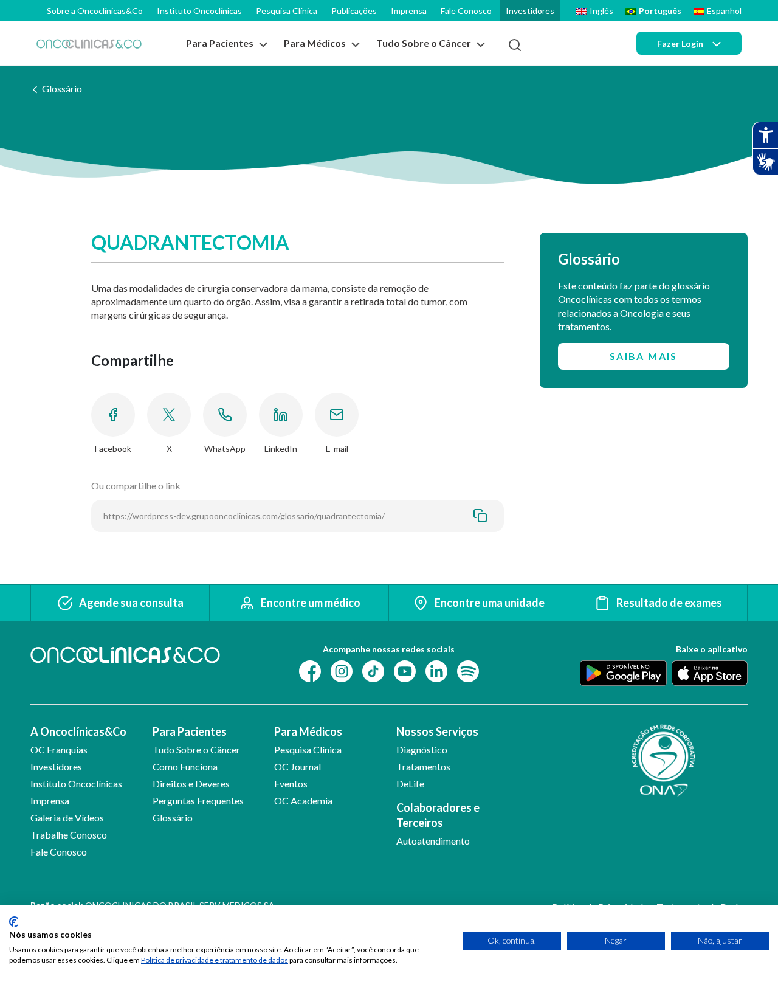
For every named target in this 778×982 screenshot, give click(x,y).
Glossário (62, 88)
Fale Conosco (466, 10)
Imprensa (409, 10)
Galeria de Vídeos (67, 817)
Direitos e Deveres (191, 783)
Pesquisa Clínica (286, 10)
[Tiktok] (373, 670)
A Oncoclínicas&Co (78, 731)
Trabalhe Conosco (68, 834)
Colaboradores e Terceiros (438, 815)
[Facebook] (310, 670)
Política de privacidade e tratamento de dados (214, 959)
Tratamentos (423, 766)
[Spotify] (468, 670)
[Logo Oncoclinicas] (89, 43)
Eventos (291, 783)
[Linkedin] (436, 670)
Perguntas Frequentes (198, 800)
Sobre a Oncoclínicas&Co (95, 10)
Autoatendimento (433, 840)
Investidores (530, 10)
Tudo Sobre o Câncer (196, 749)
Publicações (354, 10)
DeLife (410, 783)
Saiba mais (644, 356)
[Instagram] (342, 670)
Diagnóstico (421, 749)
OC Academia (303, 800)
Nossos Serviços (437, 731)
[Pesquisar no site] (515, 45)
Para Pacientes (190, 731)
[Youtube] (405, 670)
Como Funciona (185, 766)
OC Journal (297, 766)
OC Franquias (59, 749)
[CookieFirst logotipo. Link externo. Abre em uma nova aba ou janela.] (13, 921)
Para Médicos (308, 731)
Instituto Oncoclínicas (199, 10)
